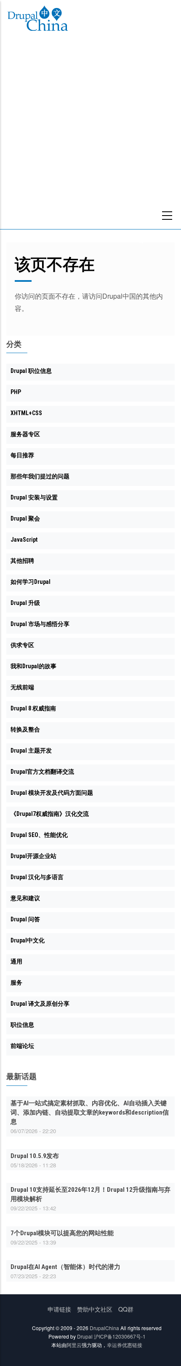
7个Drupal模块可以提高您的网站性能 (62, 1233)
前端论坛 (22, 1045)
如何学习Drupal (31, 581)
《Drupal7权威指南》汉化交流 (50, 813)
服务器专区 (25, 434)
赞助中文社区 (94, 1309)
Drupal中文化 (28, 940)
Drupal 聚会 (25, 518)
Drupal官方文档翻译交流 (42, 771)
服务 (16, 982)
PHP (16, 392)
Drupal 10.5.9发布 (35, 1156)
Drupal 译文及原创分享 (40, 1003)
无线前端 (22, 687)
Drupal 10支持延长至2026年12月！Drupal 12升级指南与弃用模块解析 (90, 1194)
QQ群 (125, 1309)
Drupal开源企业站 (33, 856)
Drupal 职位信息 (31, 370)
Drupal (85, 1336)
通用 (16, 961)
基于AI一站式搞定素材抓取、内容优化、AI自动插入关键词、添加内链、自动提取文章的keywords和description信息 (90, 1112)
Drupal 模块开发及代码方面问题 (52, 792)
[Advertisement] (90, 134)
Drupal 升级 (25, 602)
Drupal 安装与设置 (34, 497)
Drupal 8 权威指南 (33, 708)
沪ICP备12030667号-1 (120, 1336)
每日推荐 (22, 455)
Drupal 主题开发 (31, 750)
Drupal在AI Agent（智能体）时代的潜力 (65, 1267)
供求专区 (22, 645)
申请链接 (59, 1309)
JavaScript (24, 539)
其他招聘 (22, 560)
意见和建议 (25, 898)
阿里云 (74, 1344)
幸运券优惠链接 (124, 1344)
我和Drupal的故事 (33, 666)
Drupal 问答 (25, 919)
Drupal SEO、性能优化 (39, 834)
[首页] (37, 19)
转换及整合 (25, 729)
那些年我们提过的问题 (40, 476)
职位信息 (22, 1024)
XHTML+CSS (26, 413)
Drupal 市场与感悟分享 (40, 624)
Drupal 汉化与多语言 (37, 877)
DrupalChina (104, 1327)
